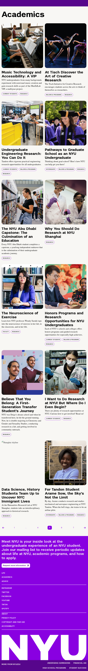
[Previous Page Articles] (3, 528)
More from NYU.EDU (11, 664)
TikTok (5, 604)
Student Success (77, 668)
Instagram (7, 588)
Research (23, 94)
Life (3, 573)
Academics (7, 577)
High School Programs (54, 668)
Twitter (5, 592)
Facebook (6, 596)
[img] (22, 45)
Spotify (5, 609)
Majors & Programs (53, 95)
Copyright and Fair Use (13, 622)
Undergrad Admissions (58, 663)
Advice (5, 581)
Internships (50, 169)
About (5, 614)
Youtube (6, 600)
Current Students (10, 94)
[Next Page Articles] (84, 528)
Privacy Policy (9, 618)
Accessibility (8, 626)
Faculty (6, 332)
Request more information (14, 565)
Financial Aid (79, 663)
